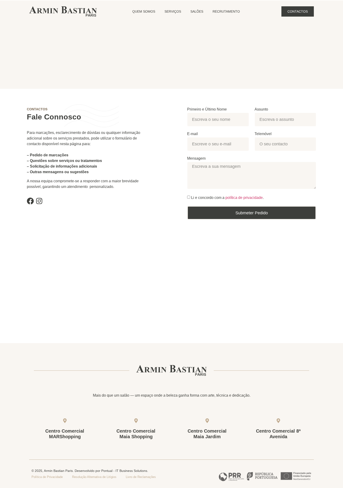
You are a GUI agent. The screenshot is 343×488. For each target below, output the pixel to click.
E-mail (192, 134)
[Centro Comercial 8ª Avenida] (278, 420)
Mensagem (196, 158)
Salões (196, 11)
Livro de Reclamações (141, 477)
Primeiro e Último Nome (207, 109)
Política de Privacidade (47, 477)
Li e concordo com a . (227, 198)
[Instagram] (39, 201)
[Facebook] (30, 201)
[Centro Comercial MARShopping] (65, 420)
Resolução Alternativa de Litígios (94, 477)
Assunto (261, 109)
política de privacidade (244, 198)
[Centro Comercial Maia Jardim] (207, 420)
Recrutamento (226, 11)
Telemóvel (263, 134)
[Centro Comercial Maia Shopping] (136, 420)
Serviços (172, 11)
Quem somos (143, 11)
